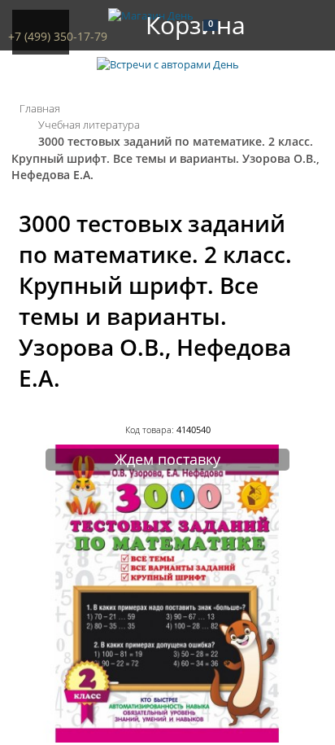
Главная (40, 108)
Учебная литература (89, 124)
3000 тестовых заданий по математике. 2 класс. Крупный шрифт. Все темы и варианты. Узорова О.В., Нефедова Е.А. (165, 158)
